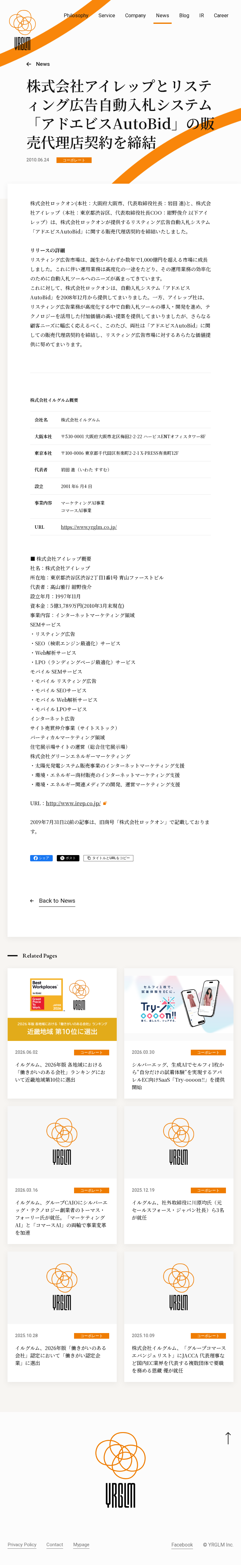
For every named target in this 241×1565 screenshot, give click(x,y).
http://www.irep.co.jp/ (73, 803)
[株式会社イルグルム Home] (22, 30)
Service (107, 15)
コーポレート (74, 160)
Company (135, 15)
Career (221, 15)
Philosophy (76, 15)
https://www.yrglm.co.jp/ (89, 527)
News (162, 15)
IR (201, 15)
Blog (184, 15)
